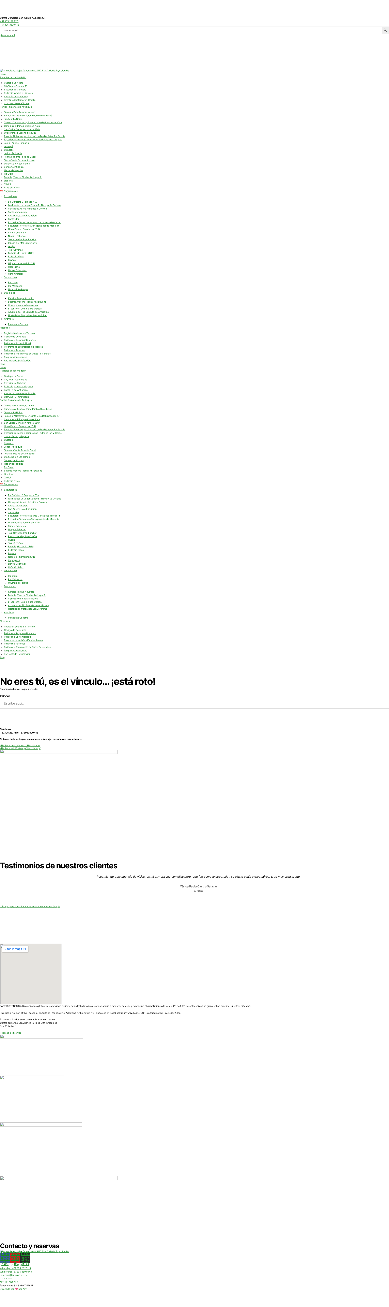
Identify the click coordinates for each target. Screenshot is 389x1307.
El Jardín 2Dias (11, 187)
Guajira (11, 246)
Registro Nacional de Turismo (19, 333)
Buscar (5, 696)
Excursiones (10, 196)
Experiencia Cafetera (15, 89)
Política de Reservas (14, 350)
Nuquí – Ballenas (17, 236)
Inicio (3, 74)
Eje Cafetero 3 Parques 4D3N (23, 201)
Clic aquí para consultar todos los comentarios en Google (30, 906)
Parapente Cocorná (18, 324)
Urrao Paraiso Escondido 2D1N (20, 132)
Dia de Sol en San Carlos (17, 163)
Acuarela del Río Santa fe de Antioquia (28, 311)
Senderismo (10, 277)
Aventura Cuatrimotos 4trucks (19, 100)
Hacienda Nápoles (13, 170)
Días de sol (10, 292)
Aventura (9, 318)
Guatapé (8, 146)
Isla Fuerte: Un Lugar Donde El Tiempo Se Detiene (34, 205)
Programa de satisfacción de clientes (23, 346)
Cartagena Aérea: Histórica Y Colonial (27, 208)
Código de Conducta (15, 336)
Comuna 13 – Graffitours (16, 103)
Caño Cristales (16, 273)
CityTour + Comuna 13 (15, 86)
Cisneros (9, 149)
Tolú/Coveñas (15, 249)
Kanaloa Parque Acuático (21, 298)
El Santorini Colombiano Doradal (25, 308)
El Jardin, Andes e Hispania (18, 93)
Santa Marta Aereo (18, 212)
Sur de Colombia (17, 232)
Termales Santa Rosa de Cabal (20, 156)
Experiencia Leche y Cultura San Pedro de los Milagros (33, 139)
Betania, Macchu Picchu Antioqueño (23, 177)
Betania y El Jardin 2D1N (20, 253)
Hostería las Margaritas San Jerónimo (27, 315)
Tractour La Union (13, 119)
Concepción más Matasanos (23, 305)
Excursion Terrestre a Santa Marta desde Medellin (34, 222)
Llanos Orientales (17, 270)
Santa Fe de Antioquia (15, 96)
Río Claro (8, 173)
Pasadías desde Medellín (13, 77)
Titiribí (7, 184)
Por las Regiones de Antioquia (16, 106)
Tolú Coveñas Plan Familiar (22, 239)
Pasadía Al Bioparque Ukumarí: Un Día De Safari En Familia (34, 136)
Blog (2, 364)
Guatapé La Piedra (13, 82)
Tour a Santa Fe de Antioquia (19, 160)
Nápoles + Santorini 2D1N (21, 263)
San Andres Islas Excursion (22, 215)
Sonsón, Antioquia (14, 166)
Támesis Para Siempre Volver (19, 112)
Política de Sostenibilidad (17, 343)
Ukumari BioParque (18, 289)
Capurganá (13, 266)
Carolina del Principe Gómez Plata (22, 126)
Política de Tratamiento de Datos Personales (27, 353)
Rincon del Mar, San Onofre (22, 243)
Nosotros (5, 327)
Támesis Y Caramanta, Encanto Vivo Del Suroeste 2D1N (33, 122)
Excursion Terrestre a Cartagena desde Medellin (33, 225)
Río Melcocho (15, 286)
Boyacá (12, 260)
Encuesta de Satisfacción (17, 360)
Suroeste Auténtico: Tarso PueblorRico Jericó (28, 115)
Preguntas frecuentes (15, 357)
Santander (13, 219)
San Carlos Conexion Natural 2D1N (22, 129)
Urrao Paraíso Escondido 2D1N (24, 229)
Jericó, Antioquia (13, 153)
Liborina (8, 180)
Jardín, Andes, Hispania (16, 143)
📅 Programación (9, 191)
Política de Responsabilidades (20, 340)
